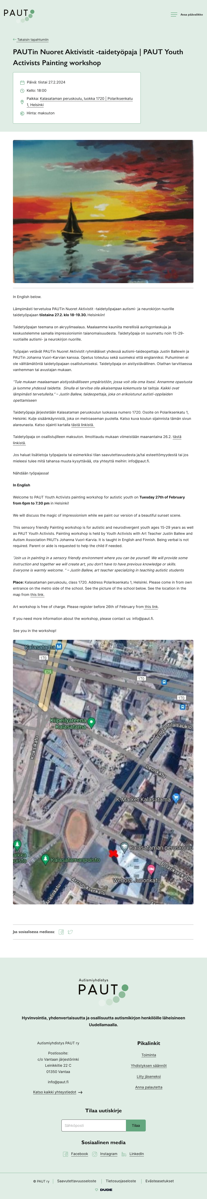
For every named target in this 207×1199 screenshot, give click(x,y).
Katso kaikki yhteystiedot (54, 1092)
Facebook (79, 1154)
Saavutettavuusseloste (76, 1181)
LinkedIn (137, 1154)
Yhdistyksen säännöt (149, 1066)
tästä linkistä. (83, 425)
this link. (37, 595)
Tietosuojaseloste (121, 1181)
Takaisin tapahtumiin (33, 40)
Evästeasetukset (160, 1181)
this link (151, 607)
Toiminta (149, 1055)
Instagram (108, 1154)
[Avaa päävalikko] (187, 15)
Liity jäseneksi (149, 1077)
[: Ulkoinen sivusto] (103, 1190)
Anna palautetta (149, 1087)
